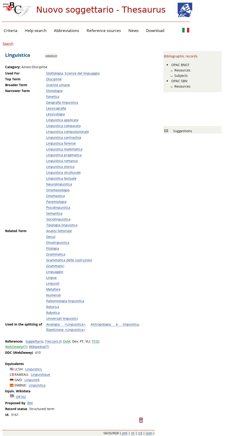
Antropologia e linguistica (115, 324)
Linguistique (40, 374)
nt (132, 433)
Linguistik (32, 380)
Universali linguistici (62, 318)
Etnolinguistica (57, 242)
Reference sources (104, 30)
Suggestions (181, 131)
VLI (87, 341)
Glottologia (54, 73)
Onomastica (55, 196)
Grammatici (55, 266)
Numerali (53, 295)
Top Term (13, 79)
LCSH (18, 369)
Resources (182, 70)
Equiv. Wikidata (17, 391)
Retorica (52, 307)
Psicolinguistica (58, 207)
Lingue (51, 277)
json (149, 433)
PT (82, 341)
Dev (75, 341)
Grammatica (55, 254)
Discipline (54, 79)
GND (18, 380)
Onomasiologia (58, 190)
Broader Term (16, 85)
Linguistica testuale (61, 178)
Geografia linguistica (62, 102)
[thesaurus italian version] (186, 30)
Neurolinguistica (59, 184)
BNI (30, 403)
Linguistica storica (60, 166)
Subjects (181, 75)
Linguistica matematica (64, 149)
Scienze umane (58, 85)
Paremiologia (56, 201)
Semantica (54, 213)
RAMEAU (21, 374)
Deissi (51, 236)
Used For (12, 73)
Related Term (16, 231)
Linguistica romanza (62, 161)
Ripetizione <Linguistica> (65, 329)
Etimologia (54, 91)
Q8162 (21, 396)
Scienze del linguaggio (82, 73)
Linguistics (33, 369)
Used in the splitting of (23, 324)
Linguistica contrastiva (63, 137)
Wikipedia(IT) (39, 346)
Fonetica (52, 96)
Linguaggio (54, 271)
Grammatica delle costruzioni (69, 260)
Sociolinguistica (58, 219)
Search (8, 43)
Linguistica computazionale (67, 131)
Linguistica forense (61, 143)
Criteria (10, 30)
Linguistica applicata (62, 120)
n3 (140, 433)
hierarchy (51, 55)
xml (124, 433)
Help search (35, 30)
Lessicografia (56, 108)
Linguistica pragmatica (64, 155)
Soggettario (34, 341)
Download (155, 30)
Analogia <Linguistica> (65, 324)
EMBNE (20, 385)
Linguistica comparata (63, 126)
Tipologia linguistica (61, 225)
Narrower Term (17, 91)
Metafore (53, 289)
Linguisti (53, 283)
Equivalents (14, 364)
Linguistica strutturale (63, 172)
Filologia (52, 248)
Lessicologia (55, 114)
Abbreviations (66, 30)
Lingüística (37, 385)
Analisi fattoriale (59, 231)
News (133, 30)
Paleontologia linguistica (65, 301)
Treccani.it (53, 341)
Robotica (53, 312)
